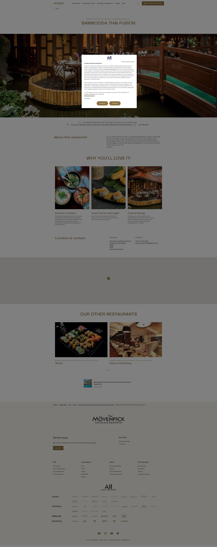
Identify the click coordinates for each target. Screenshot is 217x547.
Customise (102, 103)
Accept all (115, 103)
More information (89, 95)
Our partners (87, 98)
